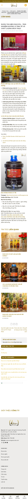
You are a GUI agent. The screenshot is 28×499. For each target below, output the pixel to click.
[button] (2, 5)
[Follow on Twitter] (5, 442)
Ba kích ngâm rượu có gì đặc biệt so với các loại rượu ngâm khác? (14, 373)
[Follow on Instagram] (3, 442)
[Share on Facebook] (11, 324)
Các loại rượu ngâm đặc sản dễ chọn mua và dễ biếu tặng (13, 364)
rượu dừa (9, 215)
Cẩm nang (13, 11)
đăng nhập (10, 342)
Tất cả (2, 349)
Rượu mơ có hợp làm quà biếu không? (10, 360)
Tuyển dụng (4, 479)
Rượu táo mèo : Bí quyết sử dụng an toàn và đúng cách (20, 329)
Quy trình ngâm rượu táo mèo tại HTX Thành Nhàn (7, 329)
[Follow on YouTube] (7, 442)
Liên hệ (3, 482)
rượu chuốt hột (7, 216)
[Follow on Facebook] (2, 442)
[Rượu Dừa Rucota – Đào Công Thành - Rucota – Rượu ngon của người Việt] (14, 5)
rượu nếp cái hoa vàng (18, 216)
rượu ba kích (16, 215)
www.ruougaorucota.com (12, 440)
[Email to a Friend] (16, 324)
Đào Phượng (19, 30)
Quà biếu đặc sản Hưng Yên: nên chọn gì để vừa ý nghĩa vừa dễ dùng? (13, 377)
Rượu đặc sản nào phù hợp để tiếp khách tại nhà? (13, 369)
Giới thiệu (3, 471)
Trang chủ (5, 11)
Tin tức (3, 476)
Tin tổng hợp (4, 352)
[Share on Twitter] (14, 324)
